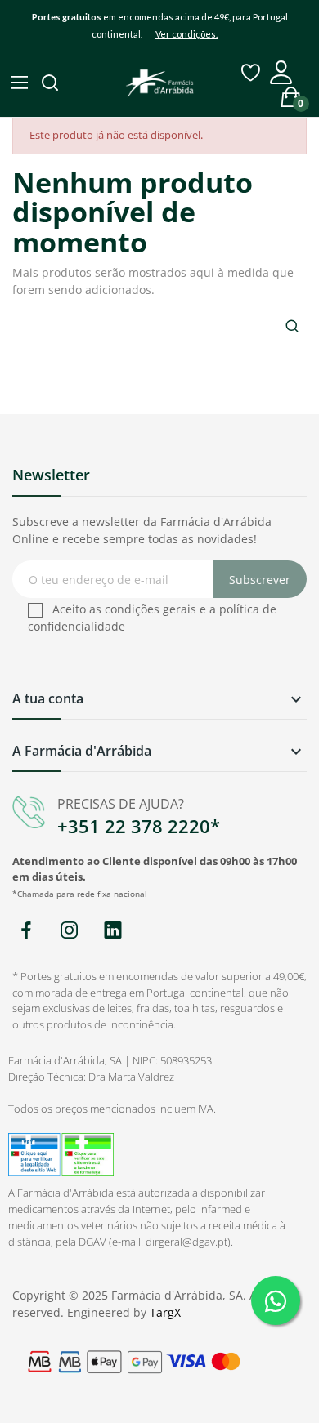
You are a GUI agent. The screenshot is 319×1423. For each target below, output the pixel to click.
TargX (165, 1312)
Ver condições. (186, 34)
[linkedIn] (112, 930)
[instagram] (69, 930)
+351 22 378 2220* (138, 825)
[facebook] (25, 930)
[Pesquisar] (51, 84)
